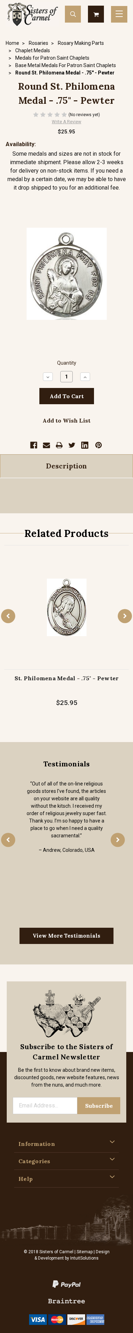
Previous (8, 616)
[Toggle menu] (119, 14)
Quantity (66, 363)
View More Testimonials (66, 935)
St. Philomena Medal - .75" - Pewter (67, 678)
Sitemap (85, 1251)
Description (66, 466)
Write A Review (66, 121)
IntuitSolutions (84, 1258)
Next (125, 616)
